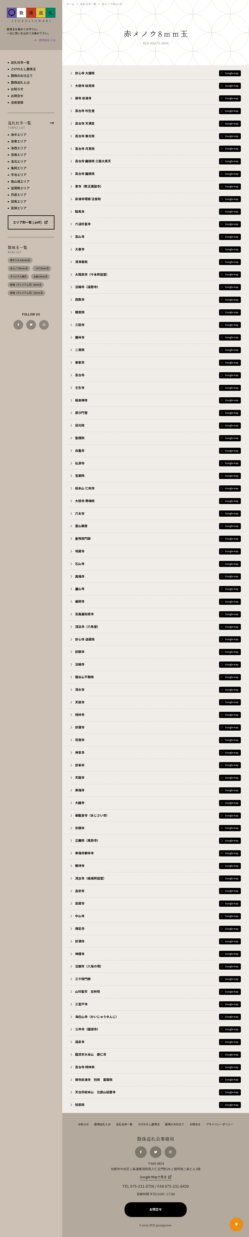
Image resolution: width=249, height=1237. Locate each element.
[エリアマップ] (236, 1224)
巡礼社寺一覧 (124, 1124)
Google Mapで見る (153, 1177)
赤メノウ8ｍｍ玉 (19, 268)
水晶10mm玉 (40, 276)
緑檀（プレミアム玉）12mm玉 (26, 292)
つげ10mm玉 (42, 268)
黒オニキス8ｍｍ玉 (20, 260)
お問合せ (195, 1124)
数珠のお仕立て (174, 1124)
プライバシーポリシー (219, 1124)
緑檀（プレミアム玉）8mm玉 (25, 284)
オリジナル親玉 (18, 276)
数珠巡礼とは (102, 1124)
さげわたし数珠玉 (149, 1124)
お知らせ (83, 1124)
